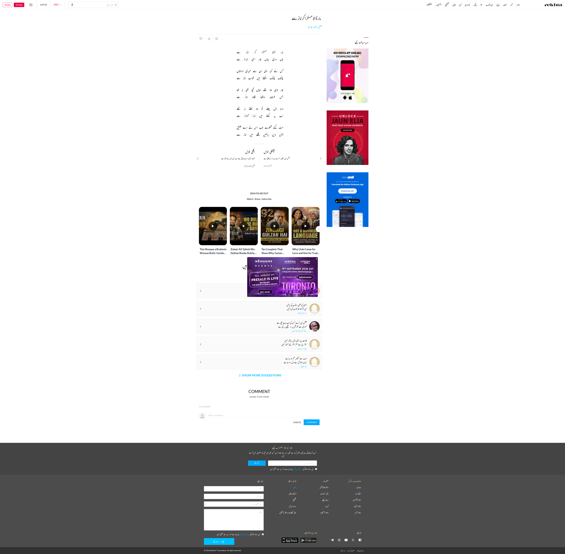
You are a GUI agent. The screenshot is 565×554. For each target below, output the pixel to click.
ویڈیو (498, 4)
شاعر (518, 4)
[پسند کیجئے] (201, 39)
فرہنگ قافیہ (292, 493)
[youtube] (346, 540)
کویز (460, 4)
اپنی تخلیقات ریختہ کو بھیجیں (287, 512)
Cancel (297, 422)
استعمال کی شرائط (351, 551)
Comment (311, 422)
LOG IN (43, 4)
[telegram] (332, 540)
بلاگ (475, 4)
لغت (505, 4)
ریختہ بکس (358, 512)
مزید (421, 4)
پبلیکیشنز (429, 4)
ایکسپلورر (439, 4)
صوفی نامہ (358, 493)
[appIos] (289, 540)
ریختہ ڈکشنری (357, 500)
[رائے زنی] (216, 39)
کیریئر (327, 506)
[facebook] (360, 540)
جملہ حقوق (343, 551)
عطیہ (294, 487)
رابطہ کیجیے (325, 500)
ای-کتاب (489, 4)
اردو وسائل (292, 506)
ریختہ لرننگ (357, 506)
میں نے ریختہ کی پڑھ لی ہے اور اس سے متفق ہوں (291, 469)
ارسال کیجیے (216, 541)
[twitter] (353, 540)
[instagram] (339, 540)
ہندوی (359, 487)
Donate (7, 5)
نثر (481, 4)
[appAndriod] (308, 540)
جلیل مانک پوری (315, 26)
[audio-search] (72, 4)
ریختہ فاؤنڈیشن (324, 487)
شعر (511, 4)
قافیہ (453, 4)
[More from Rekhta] (31, 4)
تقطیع (447, 4)
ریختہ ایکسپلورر (324, 512)
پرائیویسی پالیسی (298, 469)
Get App (19, 5)
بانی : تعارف (324, 493)
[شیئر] (209, 39)
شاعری (467, 4)
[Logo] (553, 5)
